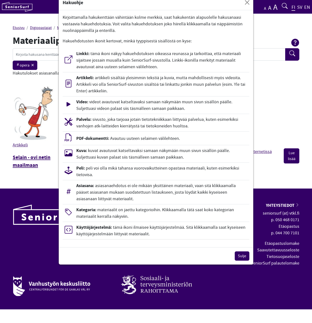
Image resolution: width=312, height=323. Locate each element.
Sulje (242, 256)
